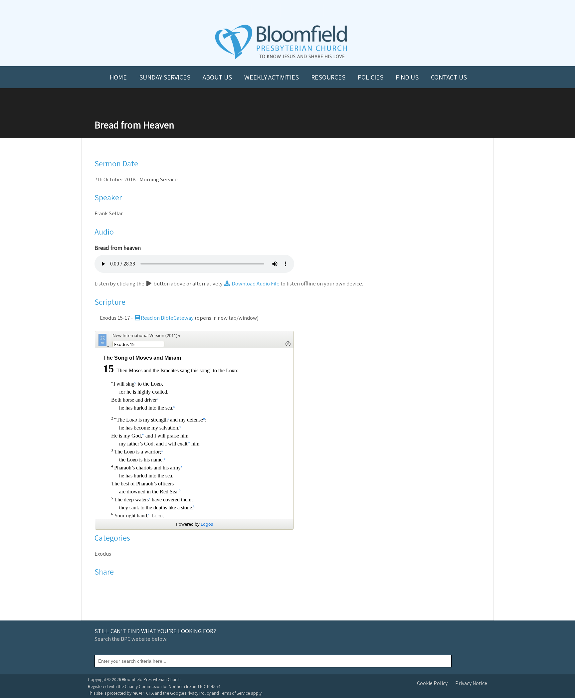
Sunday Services (164, 77)
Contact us (449, 77)
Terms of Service (235, 693)
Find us (407, 77)
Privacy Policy (198, 693)
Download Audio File (255, 283)
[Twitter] (108, 587)
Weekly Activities (271, 77)
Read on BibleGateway (167, 317)
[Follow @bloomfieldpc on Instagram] (287, 10)
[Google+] (126, 587)
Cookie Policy (432, 683)
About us (217, 77)
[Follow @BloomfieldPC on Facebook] (273, 10)
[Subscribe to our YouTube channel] (258, 10)
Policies (370, 77)
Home (118, 77)
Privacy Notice (471, 683)
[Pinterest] (117, 587)
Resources (328, 77)
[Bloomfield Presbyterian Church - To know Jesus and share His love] (281, 58)
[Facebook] (100, 587)
